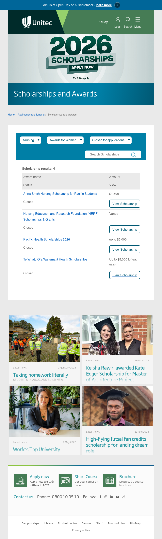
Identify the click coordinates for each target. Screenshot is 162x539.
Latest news (20, 367)
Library (48, 523)
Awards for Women (63, 140)
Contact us (23, 496)
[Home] (37, 22)
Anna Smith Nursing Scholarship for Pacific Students (60, 193)
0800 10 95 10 (65, 496)
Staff (99, 523)
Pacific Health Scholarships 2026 (46, 239)
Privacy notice (81, 530)
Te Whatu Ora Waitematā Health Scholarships (55, 259)
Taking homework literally (40, 374)
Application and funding (31, 114)
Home (11, 114)
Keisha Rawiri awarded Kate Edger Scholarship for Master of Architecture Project (116, 373)
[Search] (133, 155)
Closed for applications (108, 140)
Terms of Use (116, 523)
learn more (104, 5)
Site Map (134, 523)
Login (117, 26)
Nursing (28, 140)
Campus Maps (30, 523)
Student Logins (67, 523)
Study (103, 22)
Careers (86, 523)
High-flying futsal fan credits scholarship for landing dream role (117, 444)
